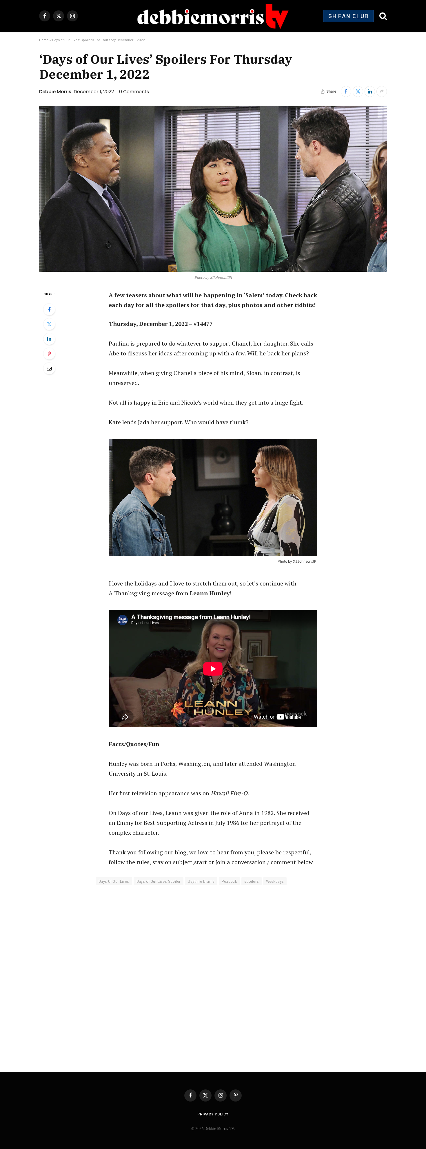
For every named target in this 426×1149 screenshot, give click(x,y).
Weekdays (275, 881)
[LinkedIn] (49, 339)
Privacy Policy (213, 1114)
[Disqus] (213, 974)
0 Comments (134, 91)
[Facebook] (49, 309)
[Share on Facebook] (346, 91)
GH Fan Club (348, 15)
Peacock (229, 881)
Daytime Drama (201, 881)
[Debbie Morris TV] (212, 16)
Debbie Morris (55, 91)
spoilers (251, 881)
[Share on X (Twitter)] (358, 91)
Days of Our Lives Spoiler (158, 881)
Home (44, 40)
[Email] (49, 368)
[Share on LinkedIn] (370, 91)
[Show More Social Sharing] (381, 91)
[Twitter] (49, 324)
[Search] (382, 16)
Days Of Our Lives (114, 881)
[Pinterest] (49, 353)
